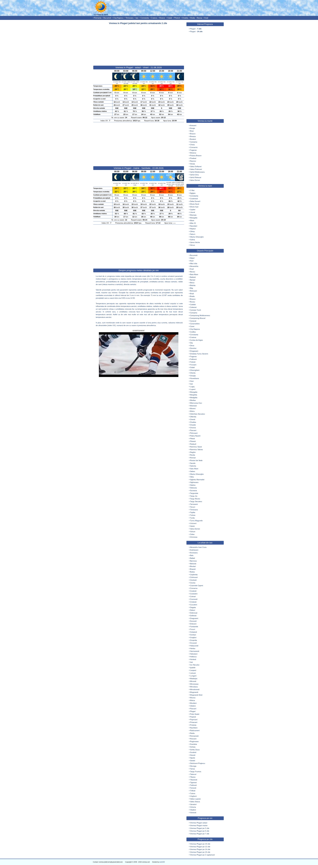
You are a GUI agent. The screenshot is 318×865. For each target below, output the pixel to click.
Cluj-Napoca (118, 18)
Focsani (193, 365)
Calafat (193, 304)
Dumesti (193, 621)
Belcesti (193, 564)
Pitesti (192, 439)
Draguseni (194, 618)
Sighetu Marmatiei (197, 480)
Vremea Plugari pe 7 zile (199, 834)
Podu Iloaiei (194, 714)
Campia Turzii (195, 310)
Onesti (192, 419)
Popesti (193, 717)
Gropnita (193, 640)
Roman (193, 458)
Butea (192, 572)
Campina (193, 142)
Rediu (192, 733)
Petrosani (194, 433)
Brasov (162, 18)
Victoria (193, 807)
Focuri (192, 629)
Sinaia (192, 164)
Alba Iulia (193, 263)
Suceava (193, 490)
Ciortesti (193, 580)
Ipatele (192, 668)
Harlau (192, 648)
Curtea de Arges (196, 340)
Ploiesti (177, 18)
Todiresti (193, 785)
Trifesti (192, 791)
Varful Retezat (195, 177)
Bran (192, 131)
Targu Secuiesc (196, 501)
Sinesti (192, 755)
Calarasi (193, 307)
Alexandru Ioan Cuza (198, 547)
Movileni (193, 703)
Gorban (193, 635)
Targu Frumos (195, 771)
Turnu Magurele (196, 521)
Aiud (191, 261)
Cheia (192, 145)
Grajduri (193, 637)
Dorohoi (193, 348)
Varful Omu (194, 175)
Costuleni (193, 594)
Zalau (192, 534)
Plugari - (195, 29)
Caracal (193, 321)
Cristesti (193, 602)
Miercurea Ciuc (196, 403)
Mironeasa (194, 684)
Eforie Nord (194, 204)
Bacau (199, 18)
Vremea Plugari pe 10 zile (200, 844)
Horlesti (193, 659)
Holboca (193, 657)
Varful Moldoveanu (197, 172)
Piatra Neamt (195, 436)
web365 (162, 862)
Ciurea (192, 583)
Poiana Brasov (195, 156)
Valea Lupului (195, 799)
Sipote (192, 758)
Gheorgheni (194, 370)
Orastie (193, 425)
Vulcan (192, 532)
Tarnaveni (194, 504)
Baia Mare (194, 274)
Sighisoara (194, 482)
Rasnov (193, 161)
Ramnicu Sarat (196, 447)
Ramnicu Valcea (196, 449)
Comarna (193, 588)
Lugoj (192, 387)
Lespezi (193, 670)
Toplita (192, 512)
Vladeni (193, 810)
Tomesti (193, 788)
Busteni (193, 139)
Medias (193, 400)
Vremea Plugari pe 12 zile (200, 847)
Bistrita (192, 285)
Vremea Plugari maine (198, 825)
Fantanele (194, 627)
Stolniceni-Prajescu (197, 763)
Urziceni (193, 523)
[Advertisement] (138, 44)
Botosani (193, 291)
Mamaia (193, 215)
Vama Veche (195, 242)
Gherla (192, 373)
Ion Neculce (194, 665)
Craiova (154, 18)
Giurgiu (193, 376)
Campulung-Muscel (197, 318)
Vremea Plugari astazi (198, 823)
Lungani (193, 676)
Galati (169, 18)
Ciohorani (194, 577)
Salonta (193, 466)
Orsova (193, 428)
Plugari (193, 711)
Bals (191, 555)
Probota (193, 725)
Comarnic (194, 147)
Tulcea (192, 515)
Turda (192, 518)
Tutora (192, 793)
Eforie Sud (194, 207)
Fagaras (193, 150)
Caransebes (195, 324)
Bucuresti (107, 18)
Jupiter (192, 209)
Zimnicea (193, 537)
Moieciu (193, 153)
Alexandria (194, 266)
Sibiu (192, 477)
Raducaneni (194, 730)
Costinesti (194, 199)
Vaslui (192, 526)
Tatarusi (193, 774)
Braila (192, 18)
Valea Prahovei (196, 169)
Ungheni (193, 796)
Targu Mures (195, 499)
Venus (192, 245)
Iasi (137, 18)
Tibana (192, 777)
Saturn (192, 234)
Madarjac (193, 678)
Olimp (192, 231)
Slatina (192, 485)
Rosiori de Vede (196, 460)
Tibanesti (193, 780)
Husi (192, 381)
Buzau (192, 302)
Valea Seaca (195, 802)
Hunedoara (194, 378)
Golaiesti (193, 632)
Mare (192, 220)
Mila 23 (193, 223)
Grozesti (193, 643)
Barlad (192, 280)
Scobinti (193, 752)
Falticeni (193, 359)
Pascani (193, 430)
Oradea (185, 18)
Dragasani (194, 351)
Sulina (192, 240)
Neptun (193, 229)
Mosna (192, 698)
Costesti (193, 591)
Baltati (192, 558)
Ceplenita (194, 575)
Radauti (193, 444)
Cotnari (193, 596)
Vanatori (193, 804)
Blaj (191, 288)
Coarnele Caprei (196, 585)
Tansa (192, 769)
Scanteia (193, 744)
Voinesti (193, 813)
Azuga (192, 128)
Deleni (192, 610)
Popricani (193, 720)
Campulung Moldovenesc (200, 315)
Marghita (193, 395)
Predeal (193, 158)
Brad (192, 294)
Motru (192, 411)
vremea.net (101, 14)
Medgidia (193, 397)
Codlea (193, 332)
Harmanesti (194, 651)
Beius (192, 283)
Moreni (193, 408)
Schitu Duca (194, 750)
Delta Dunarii (195, 201)
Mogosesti (194, 692)
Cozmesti (193, 599)
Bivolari (193, 566)
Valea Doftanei (195, 166)
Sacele (192, 463)
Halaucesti (194, 646)
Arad (206, 18)
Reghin (193, 452)
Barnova (193, 561)
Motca (192, 700)
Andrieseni (194, 550)
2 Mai (192, 190)
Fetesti (192, 362)
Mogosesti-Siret (196, 695)
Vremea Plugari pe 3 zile (199, 828)
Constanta (144, 18)
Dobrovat (193, 613)
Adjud (192, 258)
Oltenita (193, 417)
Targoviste (194, 493)
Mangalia (193, 218)
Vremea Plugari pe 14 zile (200, 849)
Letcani (193, 673)
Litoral (192, 212)
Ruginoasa (194, 741)
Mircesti (193, 681)
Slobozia (193, 488)
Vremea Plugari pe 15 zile (200, 852)
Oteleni (193, 706)
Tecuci (192, 507)
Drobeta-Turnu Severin (199, 354)
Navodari (193, 226)
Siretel (192, 761)
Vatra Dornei (195, 180)
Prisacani (193, 722)
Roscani (193, 739)
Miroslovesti (194, 689)
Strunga (193, 766)
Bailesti (193, 277)
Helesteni (193, 654)
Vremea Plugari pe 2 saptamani (202, 855)
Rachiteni (193, 728)
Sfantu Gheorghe (197, 237)
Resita (192, 455)
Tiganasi (193, 782)
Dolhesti (193, 616)
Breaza (193, 136)
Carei (192, 326)
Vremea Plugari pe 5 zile (199, 831)
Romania (97, 18)
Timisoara (129, 18)
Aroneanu (194, 553)
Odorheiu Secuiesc (197, 414)
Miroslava (194, 687)
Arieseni (193, 125)
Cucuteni (193, 605)
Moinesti (193, 406)
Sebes (192, 471)
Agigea (192, 193)
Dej (191, 343)
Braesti (193, 569)
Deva (192, 346)
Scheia (192, 747)
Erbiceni (193, 624)
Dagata (193, 607)
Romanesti (194, 736)
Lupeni (192, 389)
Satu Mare (194, 469)
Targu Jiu (193, 496)
